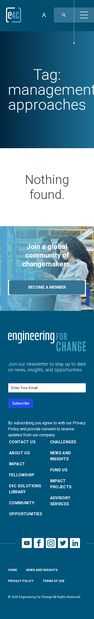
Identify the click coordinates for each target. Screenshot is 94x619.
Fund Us (59, 470)
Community (22, 503)
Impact (17, 464)
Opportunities (25, 514)
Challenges (63, 442)
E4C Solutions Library (25, 489)
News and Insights (60, 456)
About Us (19, 453)
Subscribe (20, 403)
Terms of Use (53, 581)
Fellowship (21, 475)
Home (12, 570)
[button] (84, 14)
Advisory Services (60, 501)
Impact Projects (61, 484)
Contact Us (22, 442)
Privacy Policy (21, 581)
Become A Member (47, 287)
